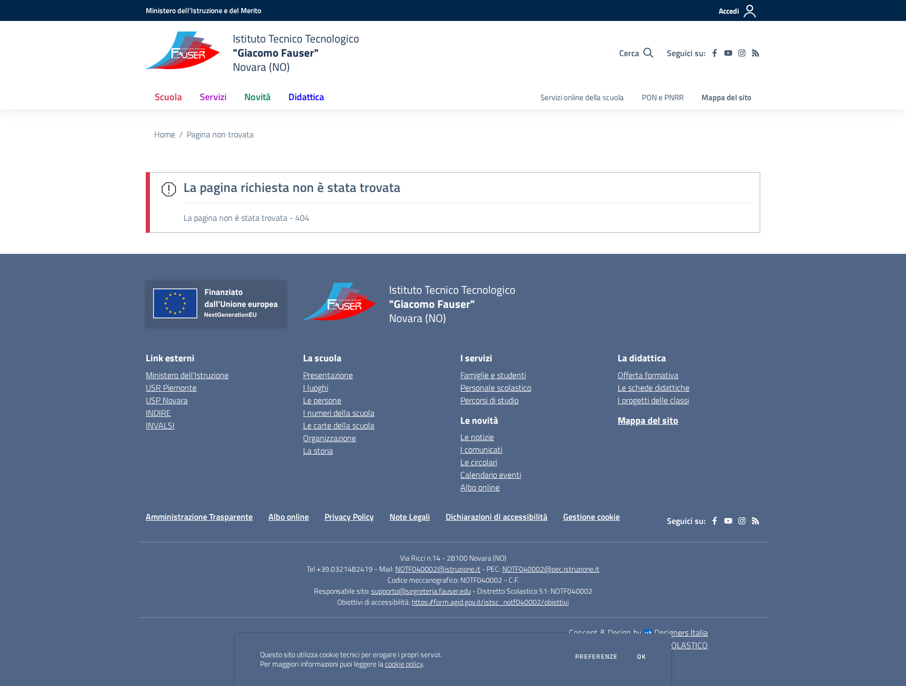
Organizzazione (329, 438)
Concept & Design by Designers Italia (638, 632)
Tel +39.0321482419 (340, 568)
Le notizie (477, 437)
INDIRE (158, 412)
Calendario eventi (490, 474)
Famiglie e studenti (493, 375)
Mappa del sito (726, 97)
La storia (318, 450)
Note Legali (410, 516)
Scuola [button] (168, 97)
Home (164, 134)
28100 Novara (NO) (476, 557)
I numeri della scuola (338, 412)
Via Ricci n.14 (420, 557)
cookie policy (404, 664)
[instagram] (742, 53)
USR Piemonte (171, 387)
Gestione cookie (591, 516)
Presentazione (328, 375)
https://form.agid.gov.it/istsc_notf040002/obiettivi (490, 601)
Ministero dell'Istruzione (187, 375)
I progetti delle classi (653, 400)
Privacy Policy (349, 516)
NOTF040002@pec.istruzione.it (550, 568)
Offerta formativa (648, 375)
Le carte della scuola (338, 425)
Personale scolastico (495, 387)
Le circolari (478, 462)
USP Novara (167, 400)
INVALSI (160, 425)
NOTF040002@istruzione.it (437, 568)
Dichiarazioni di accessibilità (496, 516)
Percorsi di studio (489, 400)
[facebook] (714, 53)
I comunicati (481, 449)
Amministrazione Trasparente (199, 516)
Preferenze (596, 656)
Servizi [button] (213, 97)
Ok (641, 656)
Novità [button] (257, 97)
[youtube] (728, 53)
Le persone (322, 400)
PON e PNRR (663, 97)
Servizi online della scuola (582, 97)
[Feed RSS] (755, 53)
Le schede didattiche (653, 387)
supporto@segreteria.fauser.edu (421, 590)
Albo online (480, 487)
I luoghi (315, 387)
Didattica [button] (306, 97)
